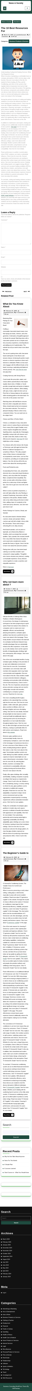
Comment (4, 220)
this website (11, 732)
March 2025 (6, 1239)
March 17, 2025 (8, 34)
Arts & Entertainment (9, 1311)
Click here (19, 439)
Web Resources (7, 1378)
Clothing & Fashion (8, 1320)
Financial (5, 1326)
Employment (6, 1323)
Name (3, 247)
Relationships (6, 1360)
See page (14, 127)
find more (11, 567)
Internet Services (8, 1343)
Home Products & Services (11, 1340)
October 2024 (7, 1253)
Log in (4, 1292)
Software (5, 1363)
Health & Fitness (7, 1334)
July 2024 (5, 1262)
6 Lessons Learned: (10, 1168)
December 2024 (7, 1247)
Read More (8, 571)
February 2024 (7, 1273)
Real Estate (6, 1357)
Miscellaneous (7, 1349)
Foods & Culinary (8, 1329)
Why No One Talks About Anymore (14, 1156)
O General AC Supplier (13, 1087)
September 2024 (7, 1256)
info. (21, 694)
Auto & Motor (6, 1314)
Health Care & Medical (9, 1337)
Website (3, 267)
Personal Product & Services (11, 1352)
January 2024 (7, 1276)
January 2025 (7, 1245)
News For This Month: (10, 1160)
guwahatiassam (21, 34)
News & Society (16, 3)
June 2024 (6, 1265)
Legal (4, 1346)
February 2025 (7, 1242)
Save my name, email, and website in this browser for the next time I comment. (15, 280)
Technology (6, 1369)
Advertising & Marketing (10, 1309)
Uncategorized (7, 1375)
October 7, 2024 (11, 589)
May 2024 (5, 1268)
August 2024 (6, 1259)
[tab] (4, 8)
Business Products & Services (19, 41)
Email (3, 257)
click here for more (21, 369)
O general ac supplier (13, 922)
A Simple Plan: (8, 1164)
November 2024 (7, 1250)
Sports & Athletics (8, 1366)
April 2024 (5, 1271)
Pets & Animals (7, 1355)
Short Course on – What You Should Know (16, 1172)
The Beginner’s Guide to (15, 853)
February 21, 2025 (11, 310)
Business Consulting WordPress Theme (15, 1386)
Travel (4, 1372)
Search (7, 1124)
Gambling (5, 1332)
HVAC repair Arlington (7, 195)
